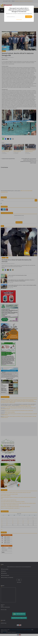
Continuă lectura (19, 19)
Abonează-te (28, 16)
